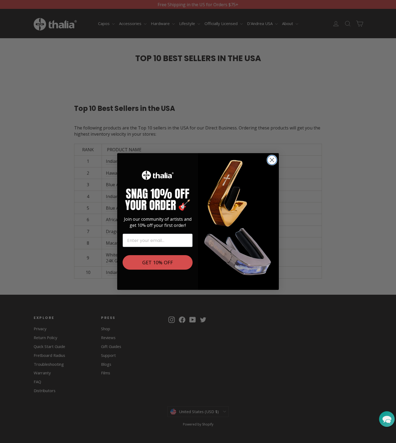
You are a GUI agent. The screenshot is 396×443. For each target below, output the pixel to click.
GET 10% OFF (157, 262)
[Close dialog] (272, 160)
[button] (387, 419)
